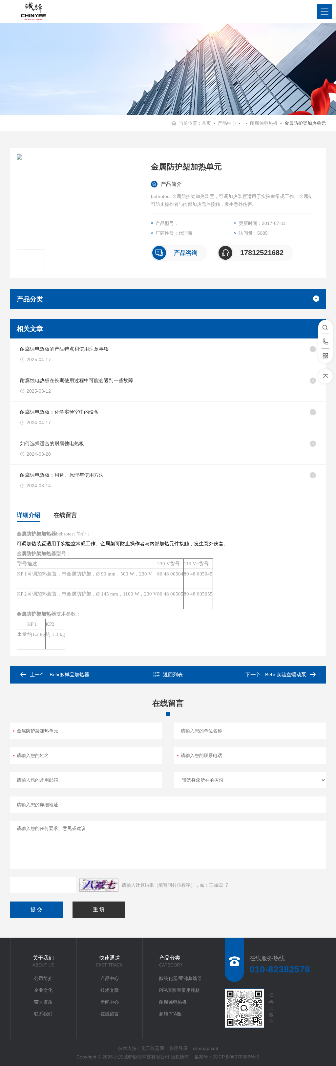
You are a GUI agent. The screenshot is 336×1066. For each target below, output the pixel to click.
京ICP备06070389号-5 (236, 1056)
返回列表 (173, 674)
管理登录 (178, 1048)
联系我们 (43, 1013)
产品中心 (227, 123)
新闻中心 (109, 1002)
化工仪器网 (152, 1048)
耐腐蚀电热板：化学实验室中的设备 (59, 412)
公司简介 (43, 978)
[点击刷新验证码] (98, 885)
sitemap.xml (205, 1048)
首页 (206, 123)
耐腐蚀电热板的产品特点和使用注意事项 (64, 349)
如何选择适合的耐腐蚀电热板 (52, 443)
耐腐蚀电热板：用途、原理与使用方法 (62, 475)
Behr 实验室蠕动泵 (285, 674)
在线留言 (65, 515)
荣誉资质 (43, 1002)
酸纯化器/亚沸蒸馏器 (180, 978)
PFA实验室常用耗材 (179, 990)
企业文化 (43, 990)
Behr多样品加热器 (69, 674)
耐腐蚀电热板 (264, 123)
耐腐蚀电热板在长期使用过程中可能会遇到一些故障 (76, 380)
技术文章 (109, 990)
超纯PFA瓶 (170, 1013)
